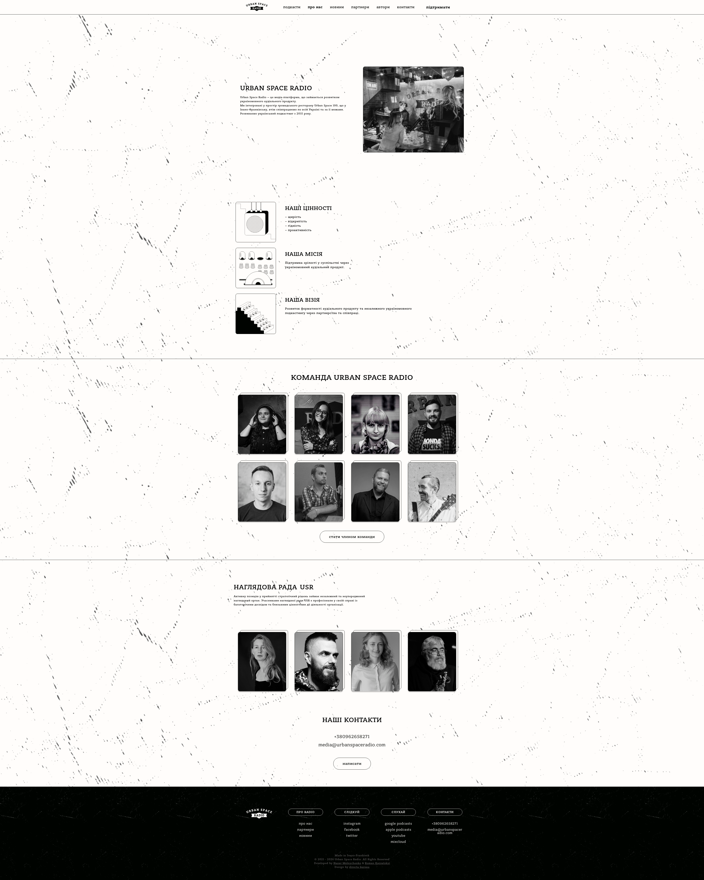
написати (352, 764)
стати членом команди (352, 537)
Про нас (315, 7)
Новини (337, 7)
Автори (383, 7)
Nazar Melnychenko (347, 863)
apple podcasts (398, 830)
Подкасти (291, 7)
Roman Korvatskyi (377, 863)
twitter (352, 836)
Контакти (406, 7)
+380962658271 (352, 736)
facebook (352, 830)
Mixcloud (398, 842)
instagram (352, 824)
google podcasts (398, 824)
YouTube (398, 836)
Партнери (360, 7)
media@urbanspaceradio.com (352, 745)
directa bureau (359, 867)
